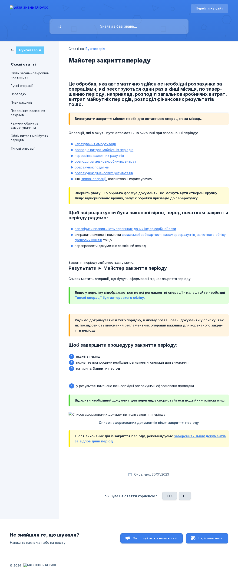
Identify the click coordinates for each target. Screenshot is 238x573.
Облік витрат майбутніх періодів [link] (29, 138)
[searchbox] (119, 26)
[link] (27, 50)
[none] (29, 8)
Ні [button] (184, 495)
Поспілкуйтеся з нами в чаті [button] (155, 538)
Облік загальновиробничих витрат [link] (30, 75)
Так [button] (169, 495)
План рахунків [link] (22, 102)
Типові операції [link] (23, 148)
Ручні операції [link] (22, 86)
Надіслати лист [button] (210, 538)
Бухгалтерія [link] (95, 49)
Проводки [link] (18, 94)
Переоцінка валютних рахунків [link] (28, 113)
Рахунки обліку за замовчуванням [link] (25, 125)
